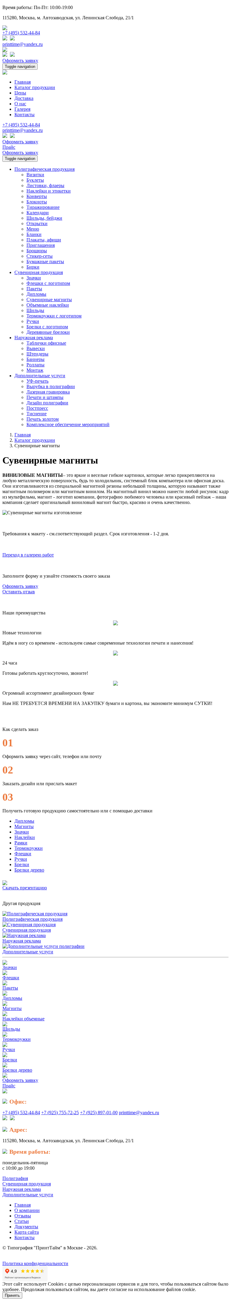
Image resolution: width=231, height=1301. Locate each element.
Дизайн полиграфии (47, 402)
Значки (33, 277)
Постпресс (37, 408)
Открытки (37, 223)
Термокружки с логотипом (54, 315)
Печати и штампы (44, 397)
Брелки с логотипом (47, 326)
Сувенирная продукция (26, 930)
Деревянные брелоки (48, 332)
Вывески (35, 348)
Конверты (36, 196)
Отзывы (22, 1215)
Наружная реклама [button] (33, 337)
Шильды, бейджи (44, 218)
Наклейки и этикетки (48, 190)
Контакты (24, 114)
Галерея (22, 109)
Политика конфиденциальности (35, 1263)
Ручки (32, 321)
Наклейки (24, 837)
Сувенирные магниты (49, 299)
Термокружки (28, 848)
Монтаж (34, 370)
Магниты (24, 826)
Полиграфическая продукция (32, 919)
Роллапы (35, 364)
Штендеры (37, 353)
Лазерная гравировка (48, 391)
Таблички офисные (46, 343)
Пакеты (34, 288)
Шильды (35, 310)
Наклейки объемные (23, 1018)
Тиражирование (43, 207)
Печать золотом (42, 419)
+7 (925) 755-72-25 (60, 1112)
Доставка (23, 98)
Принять (12, 1295)
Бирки (32, 266)
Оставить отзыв (18, 591)
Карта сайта (26, 1232)
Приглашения (40, 245)
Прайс (8, 147)
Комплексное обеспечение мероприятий (67, 424)
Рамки (20, 842)
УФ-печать (37, 381)
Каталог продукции (34, 87)
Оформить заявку (20, 60)
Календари (37, 212)
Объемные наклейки (47, 305)
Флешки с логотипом (48, 283)
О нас (20, 103)
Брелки (21, 864)
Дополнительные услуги (27, 951)
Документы (26, 1226)
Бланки (34, 234)
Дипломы (36, 294)
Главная (22, 82)
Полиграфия (15, 1178)
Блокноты (36, 201)
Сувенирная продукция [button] (38, 272)
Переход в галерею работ (28, 554)
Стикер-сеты (39, 256)
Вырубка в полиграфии (50, 386)
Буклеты (35, 180)
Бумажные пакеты (45, 261)
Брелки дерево (29, 869)
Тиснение (36, 413)
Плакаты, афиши (43, 239)
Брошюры (36, 250)
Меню (32, 228)
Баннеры (35, 359)
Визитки (35, 174)
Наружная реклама (21, 940)
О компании (27, 1210)
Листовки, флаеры (45, 185)
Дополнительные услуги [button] (39, 375)
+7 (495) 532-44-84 (21, 32)
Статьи (21, 1221)
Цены (20, 92)
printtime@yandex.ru (22, 44)
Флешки (22, 853)
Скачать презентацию (24, 887)
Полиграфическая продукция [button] (44, 169)
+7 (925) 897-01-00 (99, 1112)
